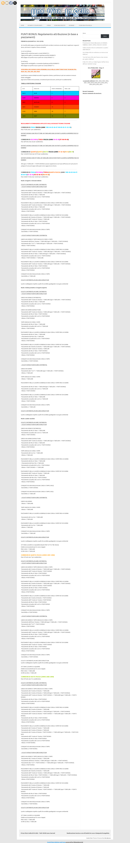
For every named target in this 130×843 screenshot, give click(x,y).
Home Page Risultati (59, 25)
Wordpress (108, 838)
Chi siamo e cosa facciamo (35, 25)
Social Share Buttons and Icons (56, 842)
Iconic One (89, 838)
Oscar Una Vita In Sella (85, 25)
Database (71, 25)
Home (22, 25)
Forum (49, 25)
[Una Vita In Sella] (63, 20)
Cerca (84, 33)
